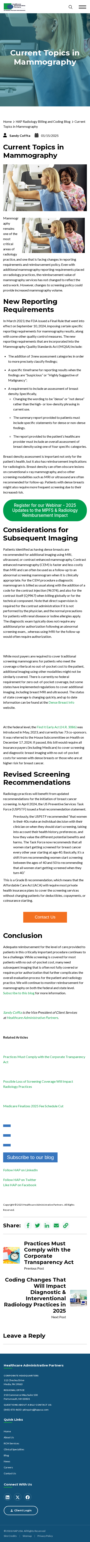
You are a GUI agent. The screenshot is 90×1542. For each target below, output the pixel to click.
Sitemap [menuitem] (27, 1535)
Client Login (23, 1510)
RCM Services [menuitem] (11, 1443)
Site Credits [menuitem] (10, 1535)
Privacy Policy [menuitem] (45, 1535)
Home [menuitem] (7, 1431)
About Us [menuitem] (9, 1437)
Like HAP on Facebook (19, 1185)
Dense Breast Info (61, 702)
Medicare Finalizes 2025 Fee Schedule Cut (33, 1106)
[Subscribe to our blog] (7, 1125)
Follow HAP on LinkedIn (20, 1170)
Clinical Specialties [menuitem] (14, 1449)
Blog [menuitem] (6, 1455)
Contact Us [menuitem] (10, 1473)
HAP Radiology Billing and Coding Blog (43, 121)
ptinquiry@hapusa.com (36, 1409)
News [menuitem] (7, 1461)
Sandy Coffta (19, 135)
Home (7, 121)
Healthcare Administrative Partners (32, 1018)
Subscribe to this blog (19, 993)
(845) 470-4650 (12, 1409)
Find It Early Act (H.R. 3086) (57, 727)
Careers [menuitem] (8, 1467)
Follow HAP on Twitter (19, 1180)
